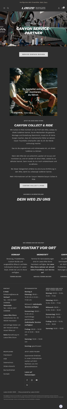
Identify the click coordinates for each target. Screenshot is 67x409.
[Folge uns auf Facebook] (27, 380)
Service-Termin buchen (42, 276)
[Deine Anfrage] (63, 8)
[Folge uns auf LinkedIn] (27, 384)
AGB (5, 359)
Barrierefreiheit (9, 370)
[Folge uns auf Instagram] (31, 380)
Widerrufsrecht (9, 366)
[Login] (59, 8)
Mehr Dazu (43, 2)
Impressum (7, 355)
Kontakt (6, 374)
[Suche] (8, 8)
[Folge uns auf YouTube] (36, 380)
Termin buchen (15, 276)
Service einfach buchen (33, 54)
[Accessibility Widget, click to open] (61, 406)
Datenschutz (8, 362)
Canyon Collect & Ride (33, 185)
